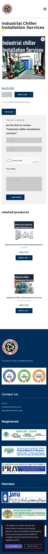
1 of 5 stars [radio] (7, 171)
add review (16, 197)
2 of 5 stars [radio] (10, 171)
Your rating (10, 169)
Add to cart (22, 95)
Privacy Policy (32, 546)
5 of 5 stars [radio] (17, 171)
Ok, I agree (14, 546)
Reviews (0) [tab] (8, 112)
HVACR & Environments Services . (19, 102)
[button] (43, 39)
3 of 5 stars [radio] (12, 171)
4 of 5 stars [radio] (15, 171)
